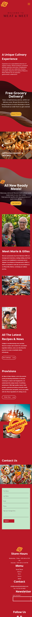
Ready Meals (19, 569)
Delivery (19, 571)
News (19, 574)
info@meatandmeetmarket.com (19, 586)
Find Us (19, 576)
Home (19, 578)
